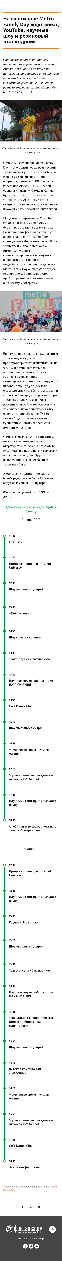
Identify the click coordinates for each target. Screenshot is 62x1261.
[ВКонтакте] (31, 1207)
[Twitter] (39, 1207)
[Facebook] (23, 1207)
